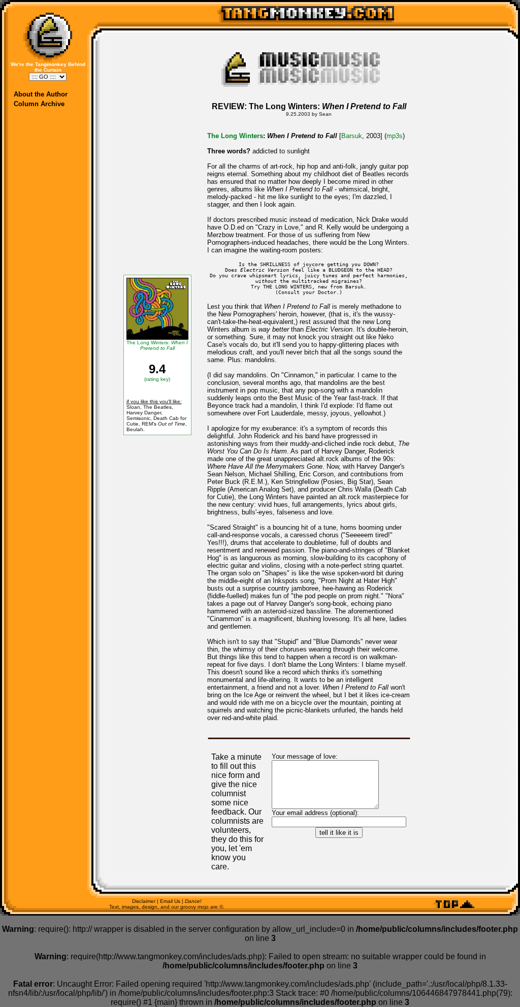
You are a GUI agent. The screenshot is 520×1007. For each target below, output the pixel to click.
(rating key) (157, 379)
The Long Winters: (157, 345)
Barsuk (351, 136)
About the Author (41, 94)
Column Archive (39, 104)
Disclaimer (143, 901)
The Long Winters (235, 136)
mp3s (394, 136)
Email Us (170, 901)
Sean (325, 114)
